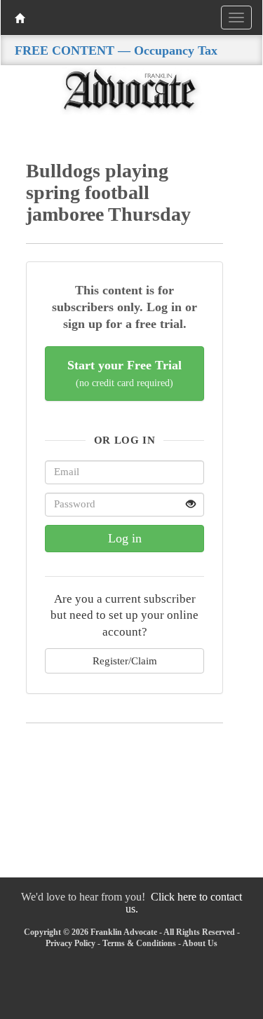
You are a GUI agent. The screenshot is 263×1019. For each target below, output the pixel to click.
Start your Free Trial (124, 373)
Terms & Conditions (139, 943)
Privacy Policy (70, 943)
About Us (199, 943)
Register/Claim (125, 660)
